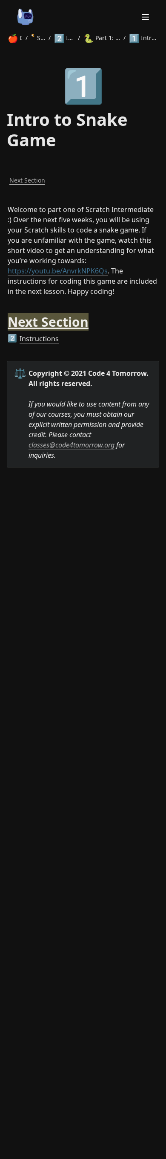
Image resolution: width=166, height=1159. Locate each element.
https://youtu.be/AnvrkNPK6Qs (58, 271)
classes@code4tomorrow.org (71, 445)
